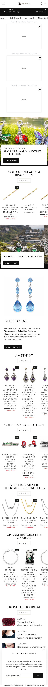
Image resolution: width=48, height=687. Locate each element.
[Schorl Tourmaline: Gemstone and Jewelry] (8, 634)
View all (24, 180)
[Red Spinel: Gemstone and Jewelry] (8, 646)
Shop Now (11, 160)
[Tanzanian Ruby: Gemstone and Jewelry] (8, 621)
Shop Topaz (13, 347)
